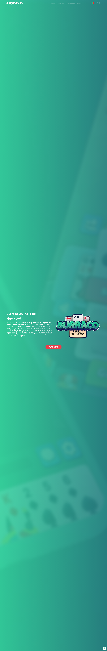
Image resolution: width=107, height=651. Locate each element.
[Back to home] (15, 3)
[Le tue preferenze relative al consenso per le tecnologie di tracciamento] (104, 648)
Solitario (62, 3)
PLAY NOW (53, 347)
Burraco (80, 3)
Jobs (87, 3)
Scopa (53, 3)
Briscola (71, 3)
